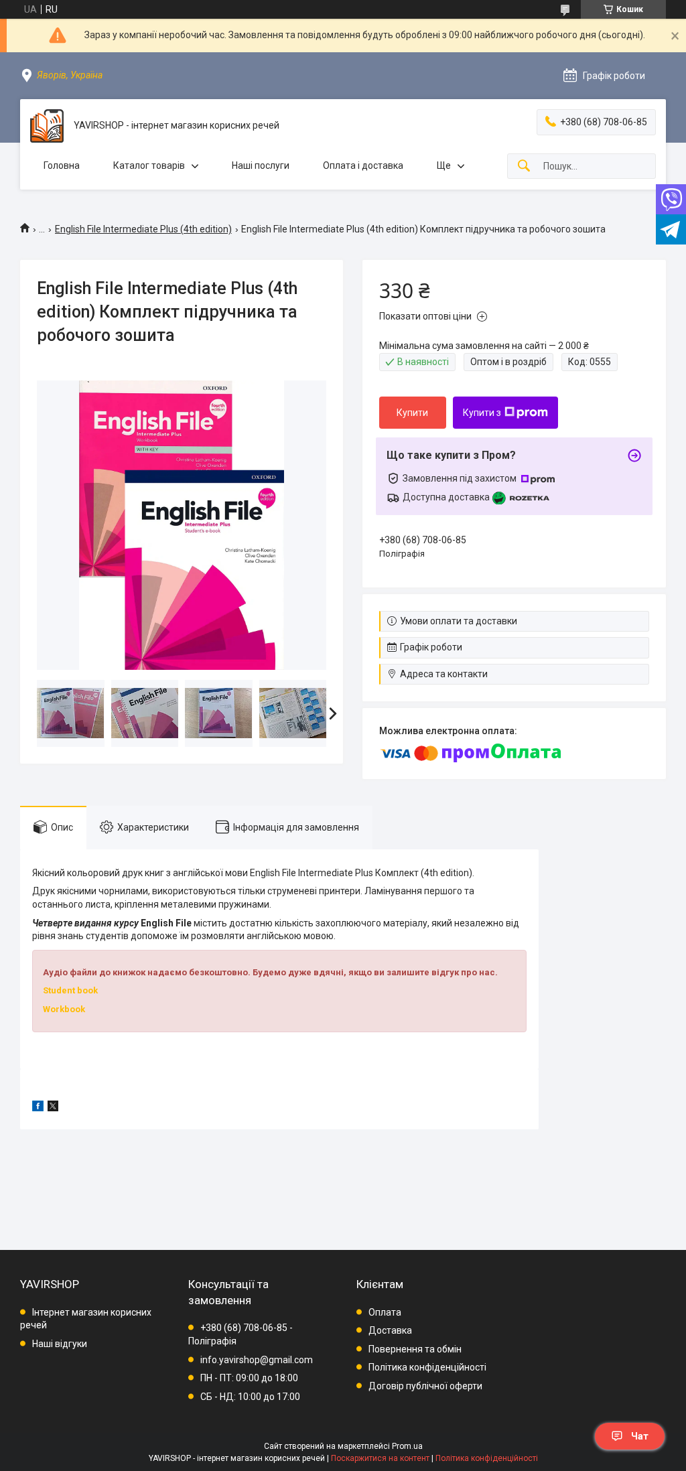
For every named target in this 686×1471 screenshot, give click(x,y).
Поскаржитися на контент (380, 1458)
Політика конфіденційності (427, 1367)
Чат (639, 1436)
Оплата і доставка (363, 165)
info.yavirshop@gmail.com (256, 1359)
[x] (53, 1108)
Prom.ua (407, 1446)
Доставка (390, 1330)
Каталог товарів (149, 165)
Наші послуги (260, 165)
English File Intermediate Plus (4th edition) (143, 229)
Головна (62, 165)
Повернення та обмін (415, 1349)
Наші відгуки (59, 1343)
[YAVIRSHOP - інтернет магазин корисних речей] (47, 126)
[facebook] (38, 1108)
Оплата (384, 1312)
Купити (412, 412)
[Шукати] (523, 166)
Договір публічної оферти (425, 1386)
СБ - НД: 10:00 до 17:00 (250, 1396)
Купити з (482, 412)
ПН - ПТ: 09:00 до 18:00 (249, 1378)
